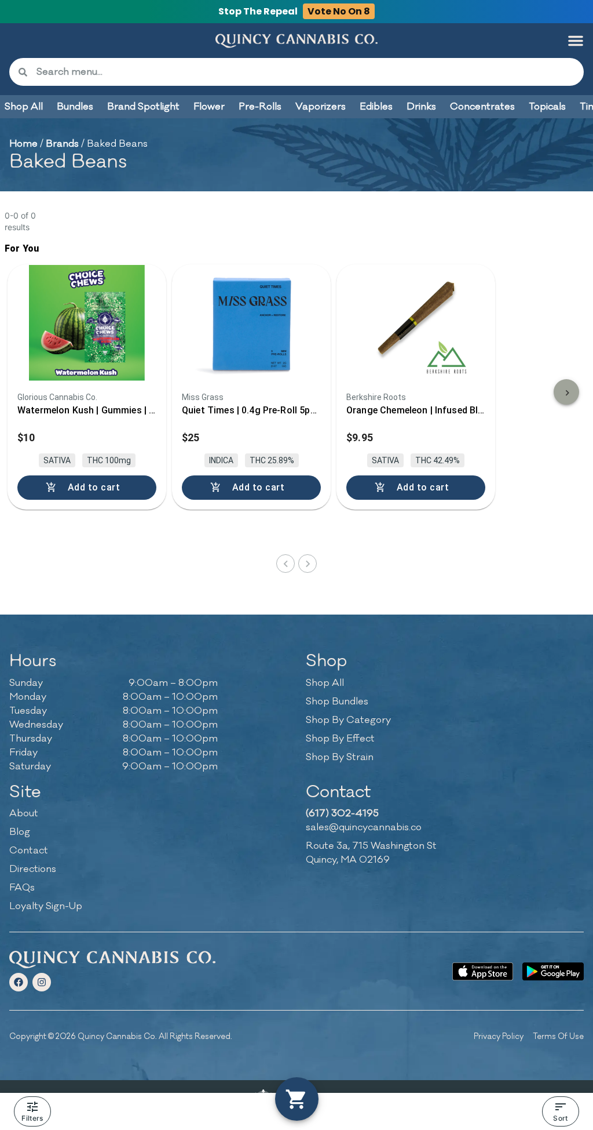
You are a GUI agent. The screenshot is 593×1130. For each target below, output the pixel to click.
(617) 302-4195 (342, 813)
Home (23, 143)
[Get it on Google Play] (553, 971)
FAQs (22, 887)
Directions (32, 869)
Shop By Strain (340, 757)
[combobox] (305, 72)
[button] (576, 40)
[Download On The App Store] (483, 971)
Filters (32, 1118)
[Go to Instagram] (41, 982)
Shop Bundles (337, 701)
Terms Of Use (558, 1036)
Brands (62, 143)
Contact (28, 850)
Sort (560, 1118)
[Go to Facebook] (18, 982)
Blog (19, 832)
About (23, 813)
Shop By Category (348, 720)
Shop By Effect (340, 738)
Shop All (325, 683)
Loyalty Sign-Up (45, 906)
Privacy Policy (499, 1036)
